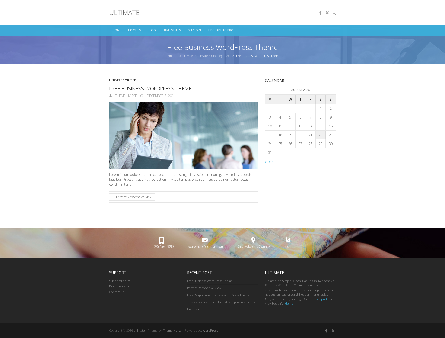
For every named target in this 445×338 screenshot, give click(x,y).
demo (289, 303)
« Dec (269, 162)
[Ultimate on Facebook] (320, 13)
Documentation (120, 286)
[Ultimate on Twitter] (327, 13)
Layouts (134, 30)
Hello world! (195, 309)
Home (117, 30)
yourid (289, 246)
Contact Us (116, 292)
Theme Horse (125, 95)
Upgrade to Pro (220, 30)
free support (318, 299)
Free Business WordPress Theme (210, 281)
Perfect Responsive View (132, 197)
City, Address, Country (254, 246)
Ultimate (124, 12)
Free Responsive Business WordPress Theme (218, 295)
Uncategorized (123, 80)
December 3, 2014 (160, 95)
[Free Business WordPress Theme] (183, 135)
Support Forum (119, 281)
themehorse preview (179, 56)
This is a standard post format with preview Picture (221, 302)
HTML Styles (172, 30)
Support (194, 30)
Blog (152, 30)
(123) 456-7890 (163, 246)
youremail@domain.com (206, 246)
